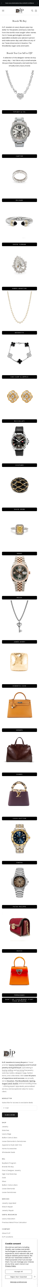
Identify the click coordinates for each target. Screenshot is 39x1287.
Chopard (19, 465)
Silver (4, 1181)
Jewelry (5, 1126)
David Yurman (19, 244)
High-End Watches (9, 1174)
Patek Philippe (19, 907)
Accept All (18, 1271)
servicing (20, 1070)
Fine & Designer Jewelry (11, 1170)
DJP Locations (7, 1237)
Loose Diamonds (8, 1188)
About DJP (6, 1233)
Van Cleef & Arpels (19, 377)
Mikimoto (19, 333)
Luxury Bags (6, 1134)
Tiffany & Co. (19, 112)
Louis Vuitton (19, 818)
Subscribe (10, 1115)
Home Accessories (9, 1148)
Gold (4, 1178)
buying (4, 1070)
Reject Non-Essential (18, 1277)
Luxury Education (8, 1219)
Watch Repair (7, 1207)
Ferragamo (19, 995)
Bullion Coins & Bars (9, 1137)
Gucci (19, 951)
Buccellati (19, 421)
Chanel (19, 774)
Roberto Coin (19, 686)
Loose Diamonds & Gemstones (14, 1141)
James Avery (19, 642)
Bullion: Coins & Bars (10, 1185)
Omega (19, 863)
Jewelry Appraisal (9, 1203)
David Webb (19, 509)
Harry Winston (19, 289)
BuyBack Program (9, 1163)
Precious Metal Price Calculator (14, 1222)
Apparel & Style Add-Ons (12, 1145)
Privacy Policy (10, 1266)
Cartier (19, 156)
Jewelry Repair (8, 1210)
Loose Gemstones (9, 1192)
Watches (5, 1130)
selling (10, 1070)
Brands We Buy (8, 1167)
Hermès (19, 730)
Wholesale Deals (8, 1152)
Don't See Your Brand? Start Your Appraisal (19, 1000)
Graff (19, 553)
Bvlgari (19, 200)
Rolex (19, 598)
